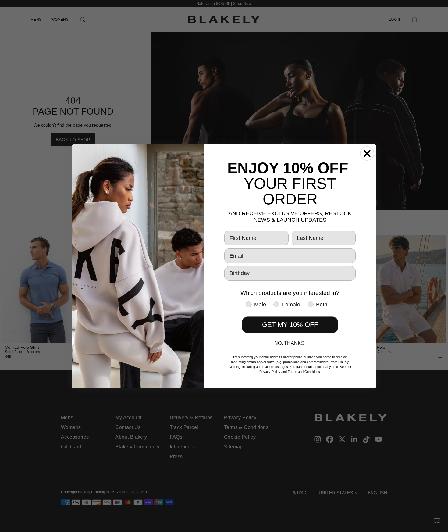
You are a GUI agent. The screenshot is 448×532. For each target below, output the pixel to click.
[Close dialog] (367, 153)
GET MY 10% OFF (290, 324)
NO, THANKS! (290, 343)
